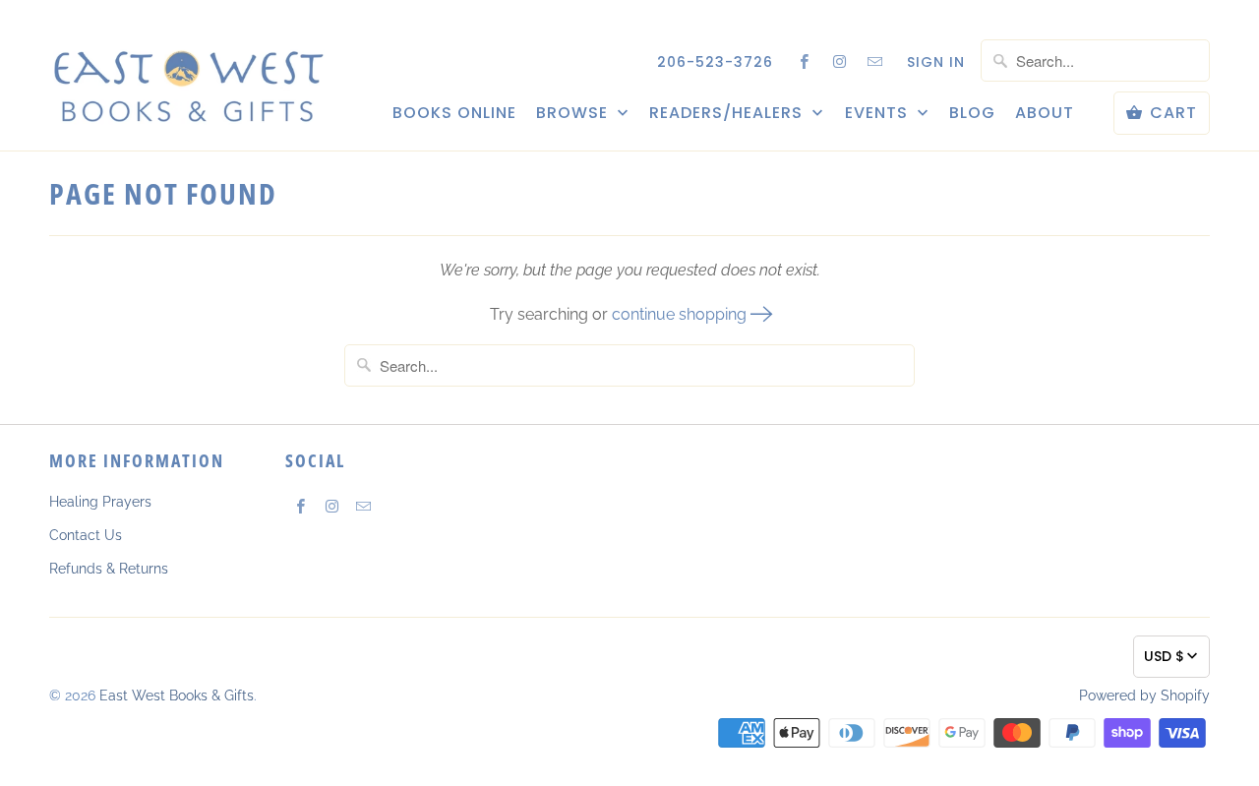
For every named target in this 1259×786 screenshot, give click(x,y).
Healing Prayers (100, 502)
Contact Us (85, 535)
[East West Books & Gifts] (187, 74)
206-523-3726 (715, 62)
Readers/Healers (728, 113)
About (1044, 113)
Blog (972, 113)
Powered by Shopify (1144, 695)
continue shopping (681, 314)
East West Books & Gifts (176, 695)
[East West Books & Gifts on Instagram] (840, 61)
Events (879, 113)
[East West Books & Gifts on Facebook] (804, 61)
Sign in (936, 62)
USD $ (1164, 656)
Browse (574, 113)
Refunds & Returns (108, 568)
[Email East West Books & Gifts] (875, 61)
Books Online (454, 113)
